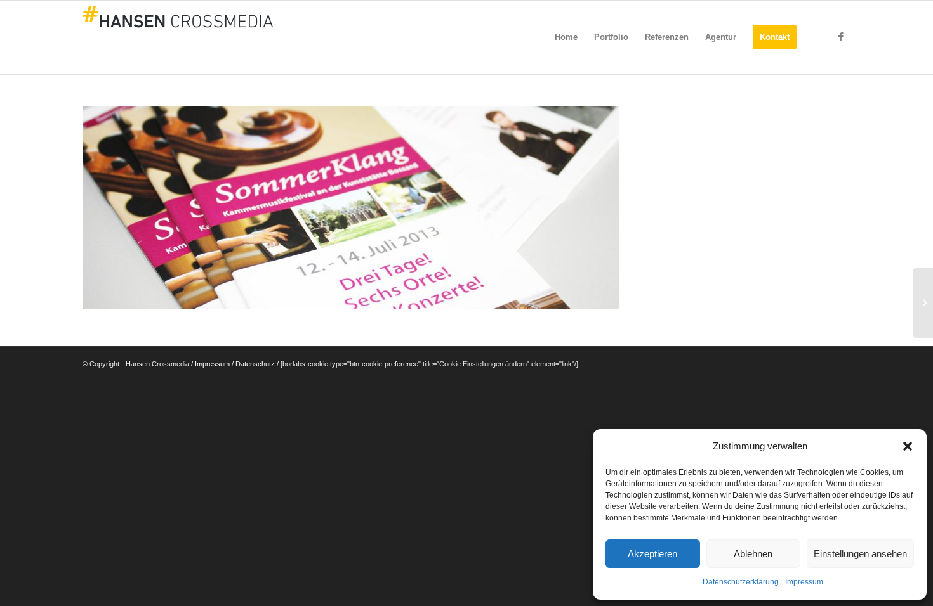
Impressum (804, 581)
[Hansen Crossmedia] (178, 37)
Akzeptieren (652, 553)
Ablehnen (753, 553)
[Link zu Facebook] (840, 36)
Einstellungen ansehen (860, 553)
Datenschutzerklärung (741, 581)
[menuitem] (566, 37)
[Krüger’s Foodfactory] (923, 303)
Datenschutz (255, 364)
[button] (907, 446)
